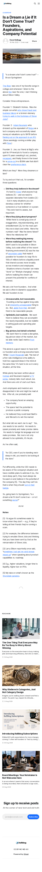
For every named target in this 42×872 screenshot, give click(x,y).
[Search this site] (35, 3)
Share (34, 41)
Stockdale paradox (11, 576)
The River (7, 86)
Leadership (7, 12)
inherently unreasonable (20, 305)
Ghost (26, 854)
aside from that (20, 308)
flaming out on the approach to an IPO (19, 137)
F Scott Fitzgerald (16, 355)
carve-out (11, 161)
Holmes (6, 376)
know (18, 192)
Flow (9, 143)
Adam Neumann (20, 125)
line (10, 92)
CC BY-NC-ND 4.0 (21, 849)
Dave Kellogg (15, 40)
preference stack (18, 164)
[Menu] (39, 3)
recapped (7, 158)
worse (15, 500)
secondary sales (15, 254)
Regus (31, 128)
